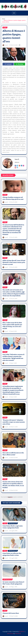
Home (3, 18)
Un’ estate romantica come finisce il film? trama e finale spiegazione (13, 583)
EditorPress (10, 633)
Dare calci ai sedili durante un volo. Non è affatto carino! (13, 454)
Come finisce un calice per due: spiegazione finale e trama (12, 554)
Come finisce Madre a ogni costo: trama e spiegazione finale (13, 527)
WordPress (22, 631)
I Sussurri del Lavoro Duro (11, 613)
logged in (10, 497)
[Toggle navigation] (14, 13)
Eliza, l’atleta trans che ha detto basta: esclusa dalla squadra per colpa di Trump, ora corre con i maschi (12, 325)
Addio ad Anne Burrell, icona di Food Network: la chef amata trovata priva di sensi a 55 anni (14, 262)
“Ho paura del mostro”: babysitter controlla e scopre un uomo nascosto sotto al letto (14, 422)
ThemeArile (18, 633)
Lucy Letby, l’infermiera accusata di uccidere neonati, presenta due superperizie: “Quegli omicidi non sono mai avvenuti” (13, 357)
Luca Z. (6, 45)
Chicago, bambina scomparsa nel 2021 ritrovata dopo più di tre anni (13, 198)
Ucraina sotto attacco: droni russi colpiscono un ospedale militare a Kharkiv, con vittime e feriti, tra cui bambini (13, 485)
